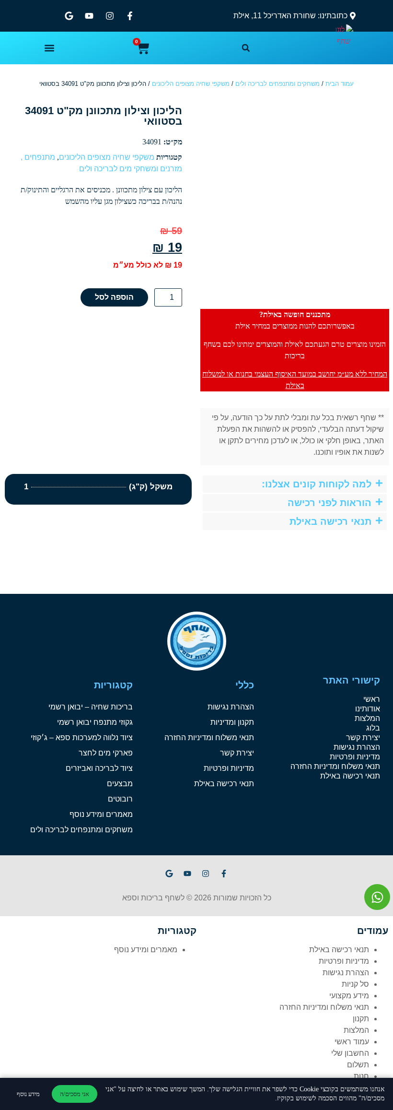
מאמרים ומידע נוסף (101, 814)
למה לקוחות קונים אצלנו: (316, 484)
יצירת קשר (363, 737)
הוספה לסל (114, 297)
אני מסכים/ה (74, 1094)
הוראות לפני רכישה (329, 502)
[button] (246, 48)
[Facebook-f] (224, 873)
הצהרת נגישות (357, 747)
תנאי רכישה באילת (330, 521)
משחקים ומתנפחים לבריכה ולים (277, 83)
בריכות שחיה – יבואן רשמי (90, 707)
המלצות (367, 718)
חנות (361, 1076)
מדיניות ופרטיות (355, 757)
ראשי (371, 699)
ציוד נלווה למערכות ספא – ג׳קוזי (82, 737)
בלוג (373, 728)
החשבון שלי (350, 1053)
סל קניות (355, 984)
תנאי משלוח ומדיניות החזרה (335, 766)
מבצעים (120, 783)
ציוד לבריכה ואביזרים (99, 768)
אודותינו (367, 709)
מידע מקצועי (349, 996)
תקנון (361, 1019)
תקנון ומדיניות (232, 722)
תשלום (358, 1065)
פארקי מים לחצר (106, 753)
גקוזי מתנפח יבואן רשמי (95, 722)
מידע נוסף (28, 1094)
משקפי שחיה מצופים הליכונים (191, 83)
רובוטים (120, 799)
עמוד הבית (339, 83)
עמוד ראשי (352, 1042)
